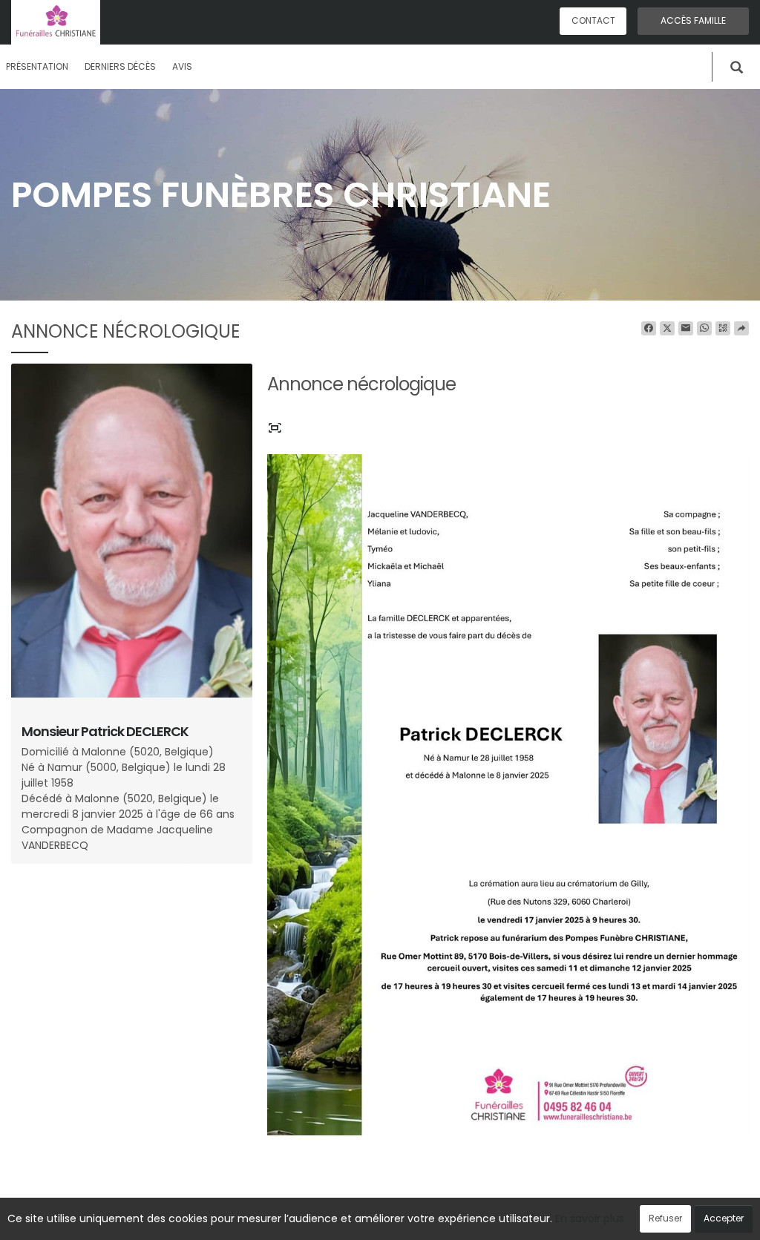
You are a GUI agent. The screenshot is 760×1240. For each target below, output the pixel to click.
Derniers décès (120, 66)
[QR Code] (722, 328)
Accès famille (693, 20)
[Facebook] (648, 328)
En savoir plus (589, 1218)
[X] (667, 328)
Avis (182, 66)
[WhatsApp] (704, 328)
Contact (593, 20)
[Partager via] (741, 328)
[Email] (685, 328)
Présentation (37, 66)
